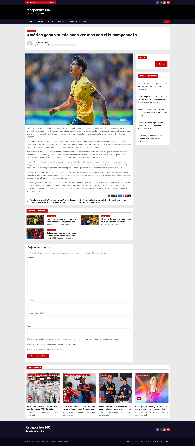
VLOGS (50, 22)
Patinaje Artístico (143, 375)
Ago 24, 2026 (143, 413)
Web (29, 326)
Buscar (142, 57)
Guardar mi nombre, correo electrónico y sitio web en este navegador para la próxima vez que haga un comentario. (75, 339)
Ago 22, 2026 (51, 224)
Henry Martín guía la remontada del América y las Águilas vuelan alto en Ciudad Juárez (61, 221)
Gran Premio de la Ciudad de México (47, 375)
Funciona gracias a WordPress (35, 442)
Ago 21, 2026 (51, 238)
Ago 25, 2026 (70, 413)
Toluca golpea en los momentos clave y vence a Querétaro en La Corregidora (61, 235)
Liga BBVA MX (31, 31)
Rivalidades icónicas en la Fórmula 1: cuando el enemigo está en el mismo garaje (152, 112)
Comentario (32, 257)
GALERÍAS (61, 22)
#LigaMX (61, 45)
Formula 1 (31, 375)
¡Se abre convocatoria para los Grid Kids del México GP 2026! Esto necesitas (152, 86)
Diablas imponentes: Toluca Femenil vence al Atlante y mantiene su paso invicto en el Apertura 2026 (152, 99)
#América (53, 45)
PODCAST (40, 22)
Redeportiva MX (37, 10)
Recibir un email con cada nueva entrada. (45, 350)
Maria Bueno (116, 224)
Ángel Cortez (46, 413)
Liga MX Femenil (69, 375)
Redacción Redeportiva (82, 375)
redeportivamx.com (65, 224)
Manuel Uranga (43, 42)
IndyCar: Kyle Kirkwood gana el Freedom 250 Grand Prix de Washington (150, 139)
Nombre (31, 300)
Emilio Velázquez (156, 413)
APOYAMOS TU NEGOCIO (78, 22)
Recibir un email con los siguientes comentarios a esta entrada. (54, 344)
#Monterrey (70, 45)
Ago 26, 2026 (34, 413)
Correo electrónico (35, 313)
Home (30, 22)
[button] (163, 22)
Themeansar (63, 442)
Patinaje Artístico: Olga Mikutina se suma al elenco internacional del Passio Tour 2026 (151, 126)
